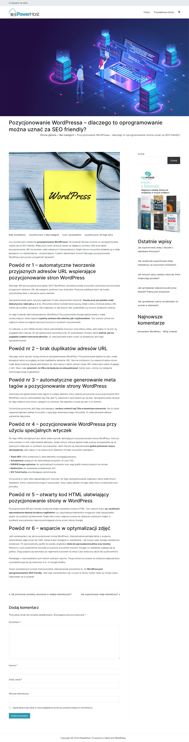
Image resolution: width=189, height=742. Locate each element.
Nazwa (13, 665)
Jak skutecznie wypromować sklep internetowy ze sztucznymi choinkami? (157, 263)
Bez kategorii (52, 235)
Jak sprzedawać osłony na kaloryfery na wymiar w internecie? (158, 303)
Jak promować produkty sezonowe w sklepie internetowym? (41, 594)
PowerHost (85, 738)
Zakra (107, 738)
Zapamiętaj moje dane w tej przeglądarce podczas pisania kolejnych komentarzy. (52, 707)
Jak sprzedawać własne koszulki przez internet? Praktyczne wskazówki (157, 290)
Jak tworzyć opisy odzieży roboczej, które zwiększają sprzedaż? (159, 276)
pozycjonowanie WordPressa (52, 242)
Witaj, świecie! (170, 331)
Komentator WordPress (149, 331)
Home (147, 12)
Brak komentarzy (17, 235)
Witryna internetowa (19, 693)
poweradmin (75, 235)
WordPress (120, 738)
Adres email (15, 679)
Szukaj (141, 154)
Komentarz (15, 622)
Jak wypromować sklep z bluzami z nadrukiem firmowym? (155, 249)
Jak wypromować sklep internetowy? (99, 594)
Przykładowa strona (164, 12)
